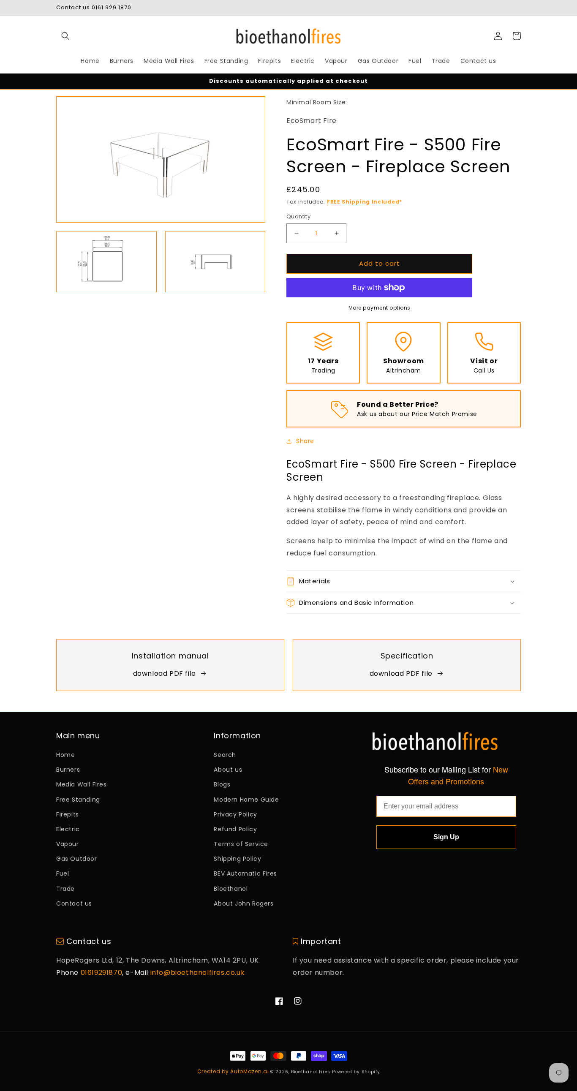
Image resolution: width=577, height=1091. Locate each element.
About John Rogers (243, 903)
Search (225, 755)
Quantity (298, 216)
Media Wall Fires (81, 784)
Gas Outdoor (76, 858)
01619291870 (101, 972)
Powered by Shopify (356, 1072)
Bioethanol (231, 888)
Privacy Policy (235, 814)
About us (228, 769)
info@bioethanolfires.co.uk (197, 972)
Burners (68, 769)
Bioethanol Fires (310, 1072)
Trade (65, 888)
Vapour (67, 844)
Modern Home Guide (246, 799)
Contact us (74, 903)
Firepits (67, 814)
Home (65, 755)
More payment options (379, 307)
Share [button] (305, 441)
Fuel (62, 873)
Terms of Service (241, 844)
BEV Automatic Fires (245, 873)
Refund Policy (235, 829)
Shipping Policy (237, 858)
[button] (65, 36)
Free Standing (78, 799)
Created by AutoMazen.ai (233, 1071)
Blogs (222, 784)
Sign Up (446, 837)
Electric (68, 829)
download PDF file (164, 673)
